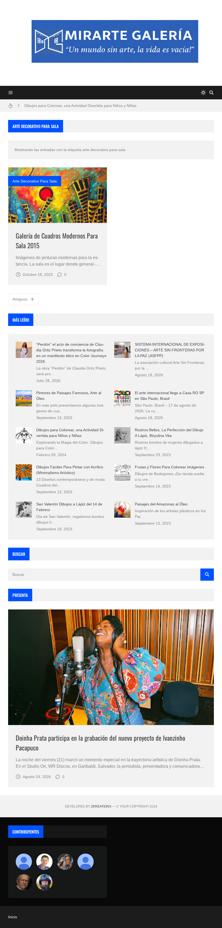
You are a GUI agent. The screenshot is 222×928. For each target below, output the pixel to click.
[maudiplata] (44, 882)
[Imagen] (57, 195)
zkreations (101, 806)
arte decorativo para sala (34, 181)
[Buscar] (211, 92)
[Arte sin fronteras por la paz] (44, 862)
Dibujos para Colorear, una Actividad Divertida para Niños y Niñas (80, 105)
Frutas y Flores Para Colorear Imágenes (169, 467)
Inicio (12, 917)
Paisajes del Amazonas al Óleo (161, 504)
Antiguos (19, 299)
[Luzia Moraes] (65, 862)
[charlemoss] (24, 882)
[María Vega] (85, 862)
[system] (203, 92)
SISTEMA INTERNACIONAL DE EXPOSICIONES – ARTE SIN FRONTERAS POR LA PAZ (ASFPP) (170, 350)
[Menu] (10, 92)
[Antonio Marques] (24, 862)
